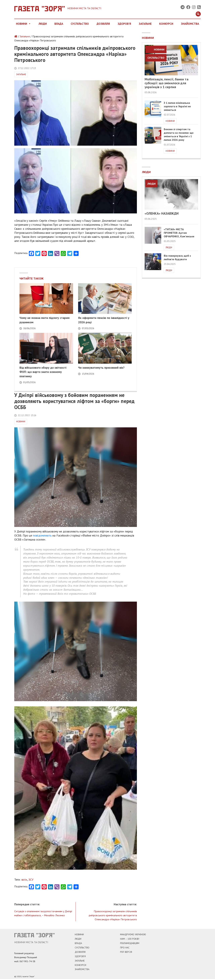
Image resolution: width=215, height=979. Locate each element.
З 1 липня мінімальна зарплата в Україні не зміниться (177, 106)
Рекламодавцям (129, 943)
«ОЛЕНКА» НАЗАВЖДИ (162, 213)
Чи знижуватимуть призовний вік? (101, 368)
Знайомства (190, 24)
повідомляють (42, 535)
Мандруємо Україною (133, 934)
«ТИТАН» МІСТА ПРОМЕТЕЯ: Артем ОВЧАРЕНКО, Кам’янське (179, 233)
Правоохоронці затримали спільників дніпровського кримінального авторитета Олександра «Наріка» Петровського (113, 915)
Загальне (145, 24)
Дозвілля (103, 24)
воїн (24, 879)
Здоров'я (124, 24)
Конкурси (166, 24)
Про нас (125, 947)
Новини (21, 24)
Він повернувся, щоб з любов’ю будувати (177, 257)
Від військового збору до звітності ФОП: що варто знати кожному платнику (42, 372)
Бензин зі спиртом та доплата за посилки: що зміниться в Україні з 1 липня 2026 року (179, 134)
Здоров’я (80, 956)
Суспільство (80, 24)
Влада (58, 24)
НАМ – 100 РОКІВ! (129, 938)
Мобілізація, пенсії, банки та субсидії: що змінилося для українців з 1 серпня (166, 83)
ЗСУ (30, 879)
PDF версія (126, 951)
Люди (43, 24)
